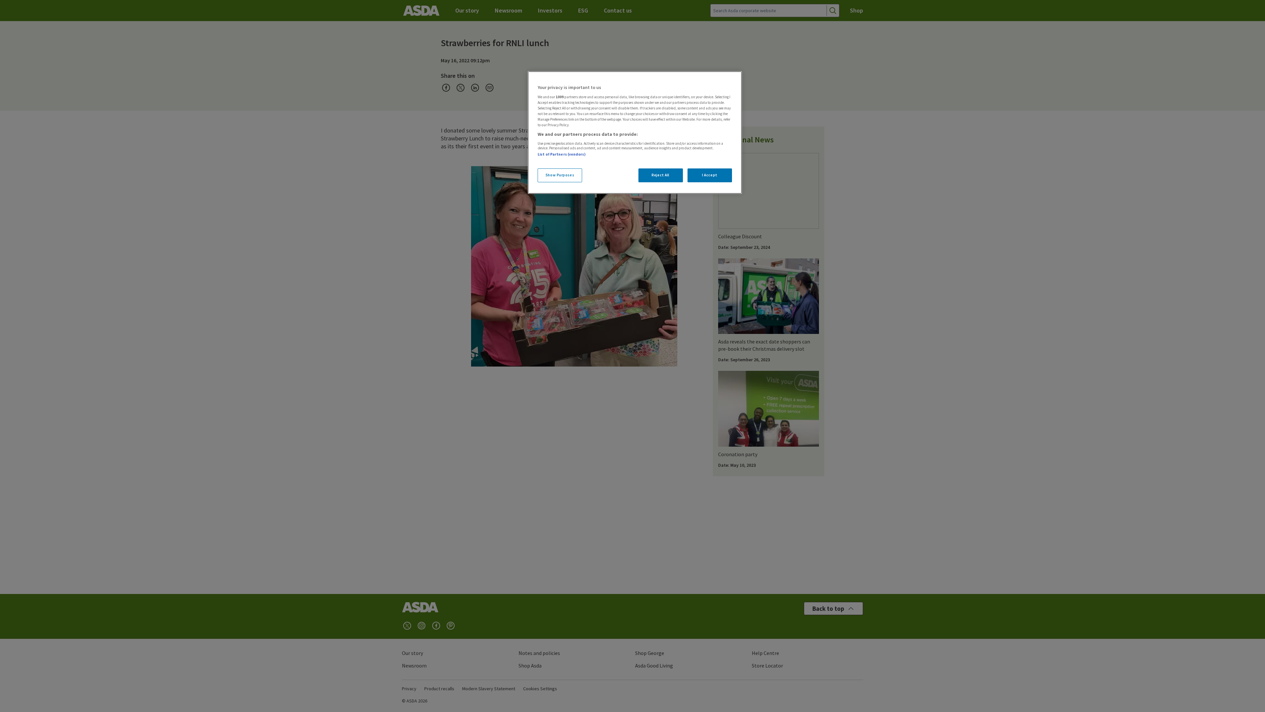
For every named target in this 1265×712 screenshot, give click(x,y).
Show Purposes (560, 175)
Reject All (660, 175)
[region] (635, 132)
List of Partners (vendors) (562, 154)
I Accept (709, 175)
